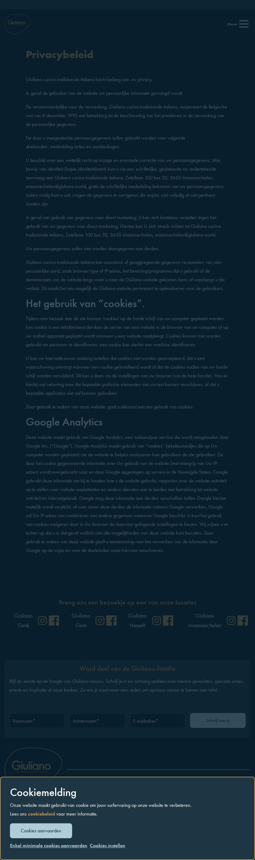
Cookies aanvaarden (41, 830)
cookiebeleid (41, 814)
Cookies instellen (107, 845)
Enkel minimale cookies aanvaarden (48, 846)
